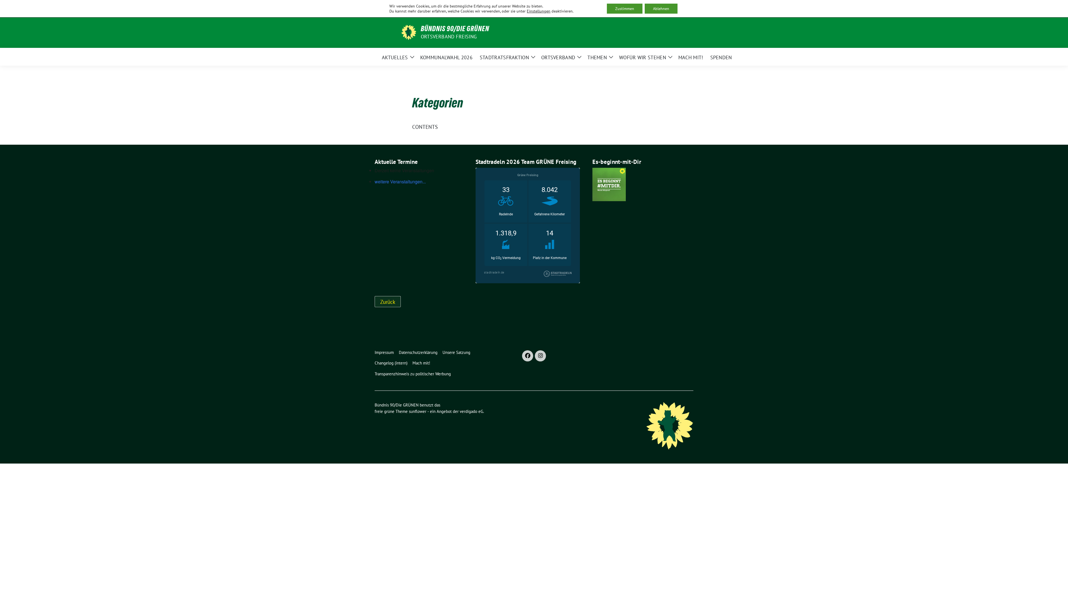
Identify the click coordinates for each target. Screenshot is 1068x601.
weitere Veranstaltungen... (400, 181)
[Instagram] (540, 355)
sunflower (417, 411)
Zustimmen (624, 8)
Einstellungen (538, 11)
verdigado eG (471, 411)
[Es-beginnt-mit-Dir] (609, 184)
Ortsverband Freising (449, 36)
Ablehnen (661, 8)
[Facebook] (527, 355)
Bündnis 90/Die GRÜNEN (455, 28)
